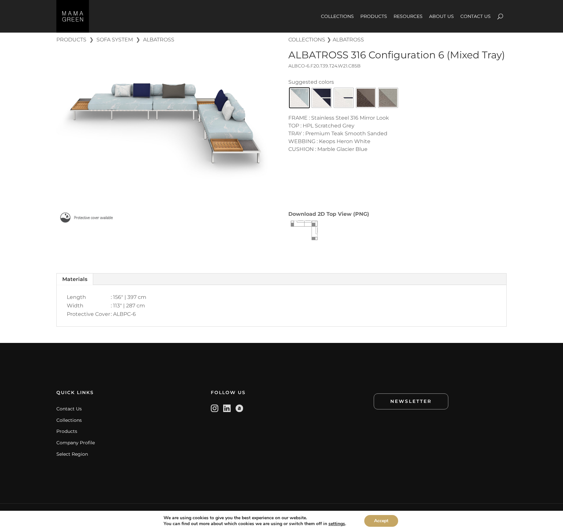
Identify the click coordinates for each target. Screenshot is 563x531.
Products (66, 431)
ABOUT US (441, 16)
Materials (74, 279)
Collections (69, 420)
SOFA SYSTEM (114, 40)
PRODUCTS (373, 16)
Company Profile (75, 443)
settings (336, 524)
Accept (381, 521)
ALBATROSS (158, 40)
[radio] (299, 98)
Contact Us (69, 409)
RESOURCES (408, 16)
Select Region (72, 454)
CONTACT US (475, 16)
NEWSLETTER (411, 401)
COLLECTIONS (337, 16)
